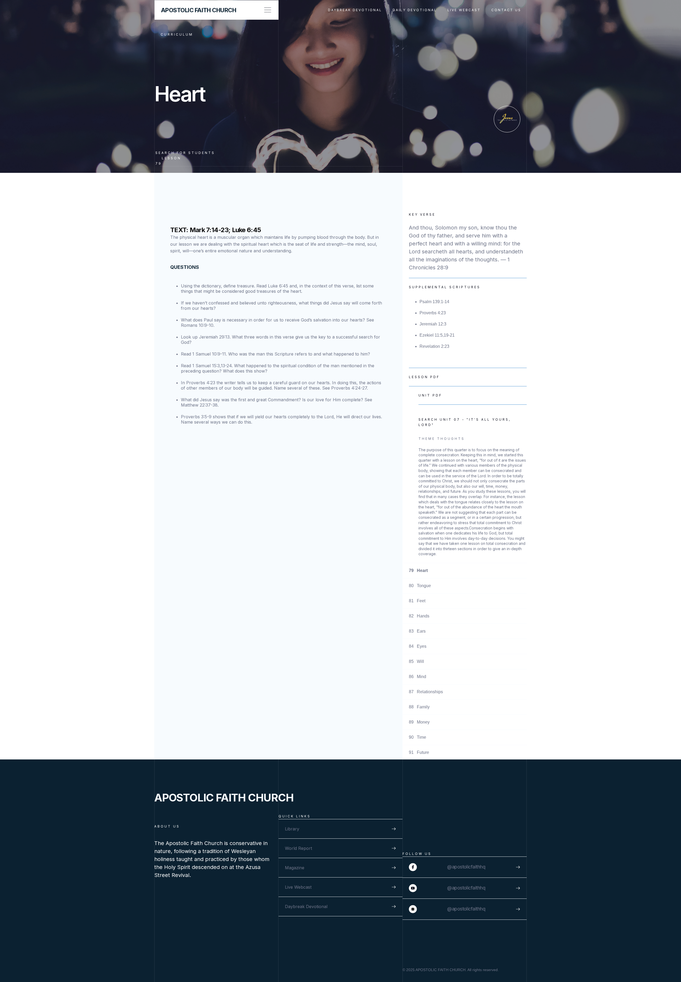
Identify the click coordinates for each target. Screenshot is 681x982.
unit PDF (430, 395)
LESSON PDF (424, 377)
